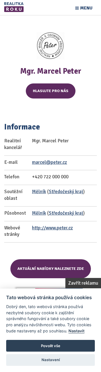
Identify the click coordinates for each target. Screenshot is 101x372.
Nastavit (76, 330)
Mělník (39, 192)
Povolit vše (50, 346)
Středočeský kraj (66, 192)
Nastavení (51, 359)
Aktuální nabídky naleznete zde (50, 268)
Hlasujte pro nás (50, 90)
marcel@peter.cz (49, 162)
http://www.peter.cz (52, 228)
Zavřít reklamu (83, 283)
